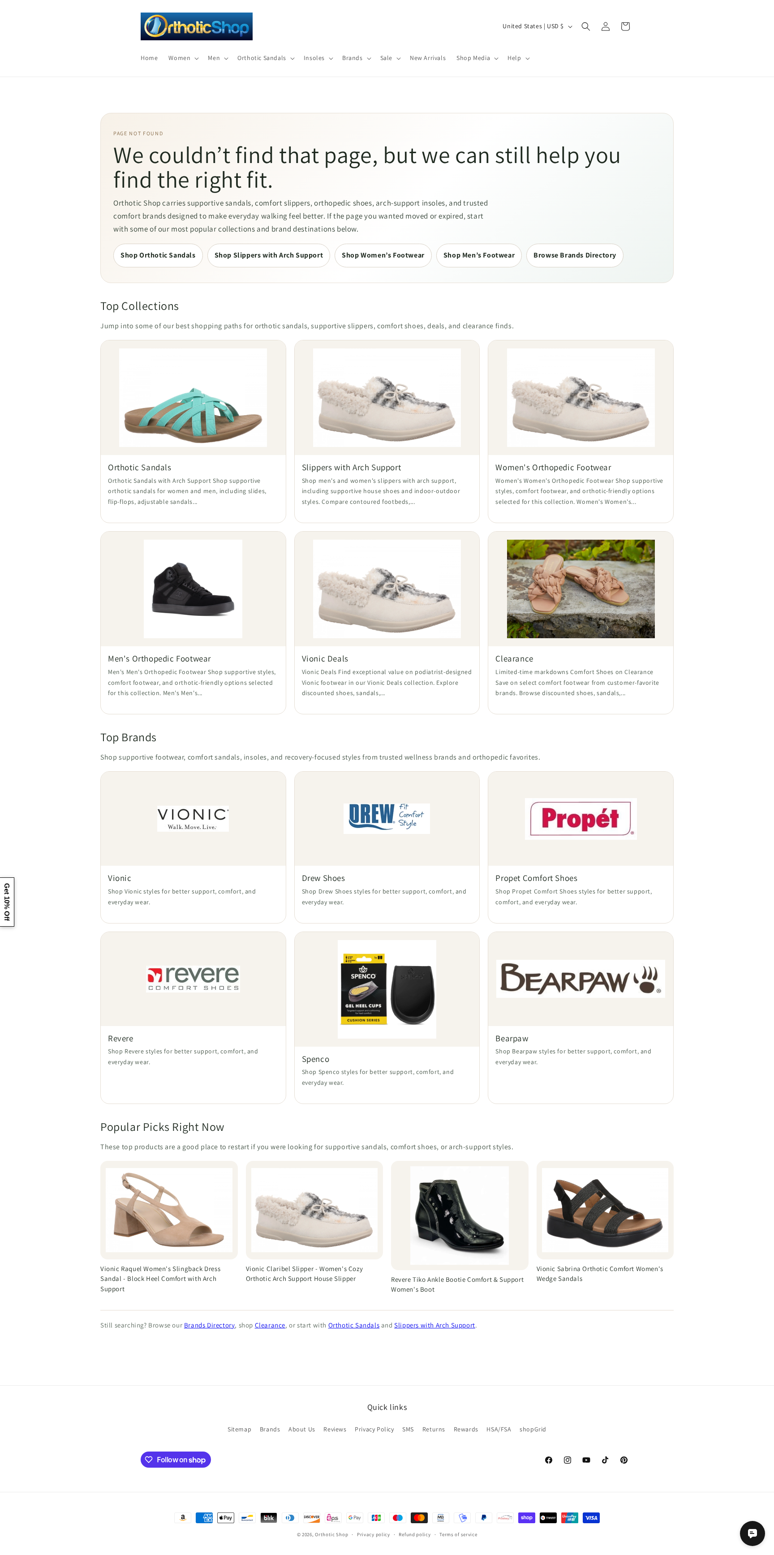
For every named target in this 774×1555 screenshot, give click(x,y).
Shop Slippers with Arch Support (269, 255)
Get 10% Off (7, 902)
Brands (270, 1429)
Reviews (334, 1429)
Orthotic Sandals (354, 1325)
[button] (182, 57)
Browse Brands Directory (574, 255)
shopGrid (533, 1429)
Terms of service (458, 1534)
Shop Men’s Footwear (479, 255)
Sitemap (239, 1429)
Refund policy (414, 1534)
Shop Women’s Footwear (383, 255)
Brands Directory (209, 1325)
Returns (433, 1429)
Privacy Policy (374, 1429)
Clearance (270, 1325)
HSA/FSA (498, 1429)
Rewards (466, 1429)
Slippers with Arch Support (434, 1325)
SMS (408, 1429)
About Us (301, 1429)
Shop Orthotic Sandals (158, 255)
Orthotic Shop (331, 1534)
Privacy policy (373, 1534)
